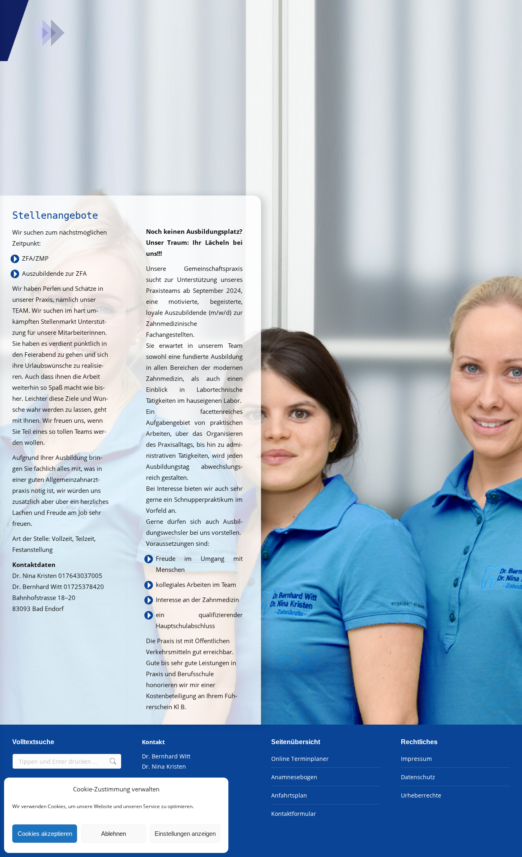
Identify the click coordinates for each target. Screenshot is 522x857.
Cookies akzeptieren (45, 833)
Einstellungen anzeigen (185, 833)
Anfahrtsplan (289, 795)
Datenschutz (418, 777)
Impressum (416, 759)
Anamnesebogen (294, 777)
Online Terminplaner (300, 759)
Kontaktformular (293, 813)
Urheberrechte (421, 795)
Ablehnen (113, 833)
